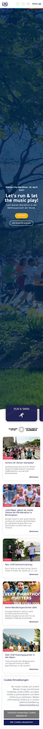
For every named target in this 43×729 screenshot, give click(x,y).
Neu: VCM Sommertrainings (18, 565)
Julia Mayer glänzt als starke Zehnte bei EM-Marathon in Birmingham (19, 512)
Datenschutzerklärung (29, 705)
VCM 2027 (21, 216)
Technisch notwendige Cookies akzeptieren (21, 714)
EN (28, 4)
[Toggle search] (23, 4)
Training (7, 560)
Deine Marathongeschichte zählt (21, 608)
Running (7, 505)
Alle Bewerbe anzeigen (21, 223)
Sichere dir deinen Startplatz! (19, 463)
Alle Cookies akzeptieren (21, 722)
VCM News (8, 458)
